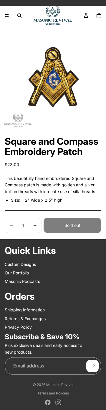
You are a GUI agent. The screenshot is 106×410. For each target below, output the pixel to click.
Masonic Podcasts (22, 281)
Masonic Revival (60, 384)
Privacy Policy (18, 327)
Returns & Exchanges (25, 318)
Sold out (72, 225)
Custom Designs (20, 263)
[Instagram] (58, 402)
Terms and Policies (53, 393)
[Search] (19, 15)
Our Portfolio (17, 272)
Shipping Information (25, 309)
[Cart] (98, 15)
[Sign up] (92, 366)
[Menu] (7, 15)
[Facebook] (47, 402)
